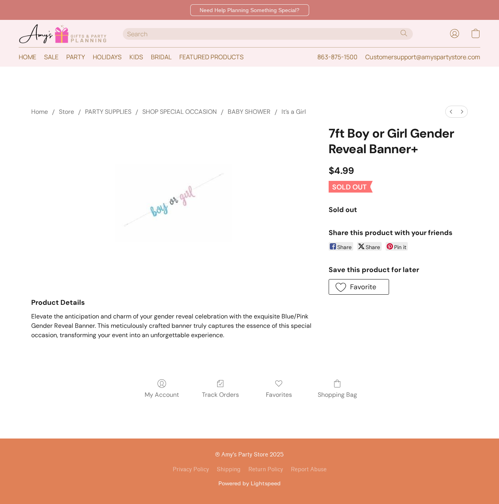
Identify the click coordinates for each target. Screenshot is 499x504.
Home (39, 112)
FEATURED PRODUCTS (211, 57)
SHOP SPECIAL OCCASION (179, 112)
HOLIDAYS (107, 57)
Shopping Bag (337, 395)
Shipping (229, 469)
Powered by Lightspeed (249, 483)
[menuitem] (451, 111)
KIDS (136, 57)
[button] (249, 10)
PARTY (75, 57)
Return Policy (265, 469)
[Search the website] (404, 33)
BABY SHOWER (249, 112)
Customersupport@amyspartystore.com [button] (422, 57)
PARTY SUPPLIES (108, 112)
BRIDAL (161, 57)
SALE (51, 57)
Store (66, 112)
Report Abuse (309, 469)
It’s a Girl (293, 112)
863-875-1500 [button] (337, 57)
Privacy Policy (191, 469)
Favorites (279, 395)
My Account (162, 395)
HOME (27, 57)
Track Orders (220, 395)
